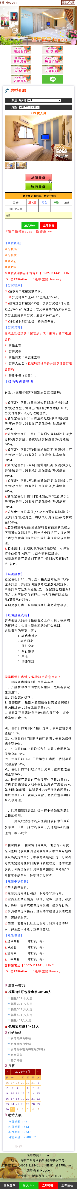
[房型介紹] (52, 59)
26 (7, 1082)
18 (17, 1098)
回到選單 (9, 1185)
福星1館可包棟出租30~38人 (30, 992)
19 (23, 1098)
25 (17, 1104)
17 (12, 1098)
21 (33, 1098)
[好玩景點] (21, 79)
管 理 (18, 1146)
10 (12, 1093)
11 (17, 1093)
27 (12, 1082)
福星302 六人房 (22, 1009)
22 (38, 1098)
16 (7, 1098)
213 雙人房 (16, 208)
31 (33, 1082)
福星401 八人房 (22, 1014)
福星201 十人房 (22, 998)
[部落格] (52, 49)
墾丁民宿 (16, 1060)
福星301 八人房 (22, 1003)
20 (28, 1098)
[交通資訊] (52, 69)
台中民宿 (24, 1175)
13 (28, 1093)
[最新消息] (21, 59)
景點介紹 (68, 2)
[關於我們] (21, 49)
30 (28, 1082)
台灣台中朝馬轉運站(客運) (28, 1049)
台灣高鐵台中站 (21, 1038)
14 (33, 1093)
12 (23, 1093)
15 (38, 1093)
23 (7, 1104)
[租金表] (21, 69)
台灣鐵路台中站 (21, 1044)
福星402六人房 (21, 1020)
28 (17, 1082)
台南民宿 (16, 1054)
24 (12, 1104)
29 (23, 1082)
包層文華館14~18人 (23, 1026)
